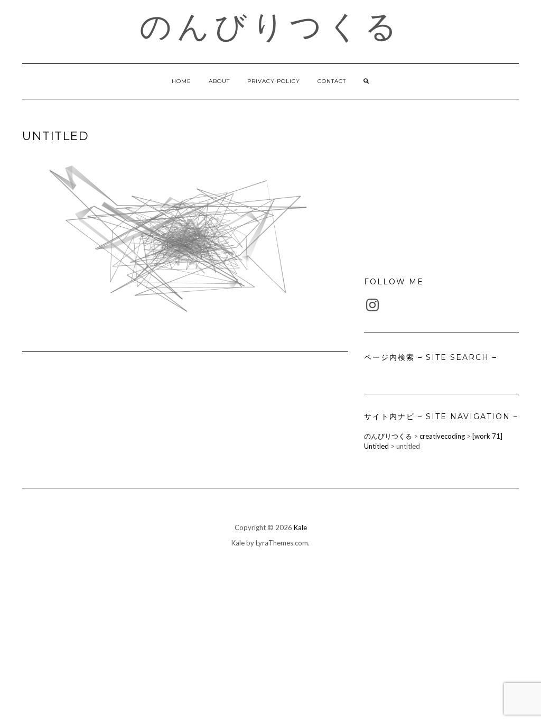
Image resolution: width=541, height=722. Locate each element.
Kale (300, 527)
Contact (332, 81)
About (219, 81)
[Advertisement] (441, 193)
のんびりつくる (270, 26)
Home (181, 81)
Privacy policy (273, 81)
